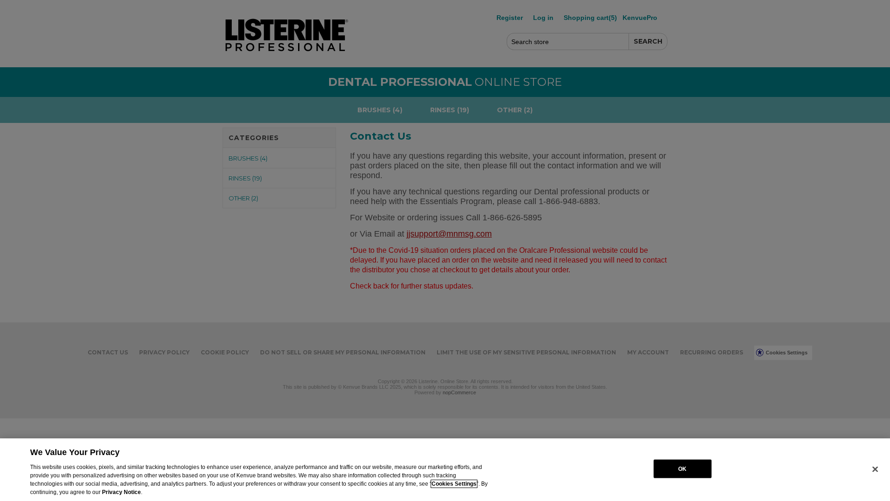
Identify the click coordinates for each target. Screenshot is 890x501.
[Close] (875, 469)
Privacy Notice (121, 492)
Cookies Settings (454, 484)
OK (682, 468)
